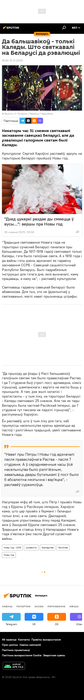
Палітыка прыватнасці (16, 650)
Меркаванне (56, 606)
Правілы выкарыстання (46, 639)
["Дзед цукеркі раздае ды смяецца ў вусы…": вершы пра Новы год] (42, 189)
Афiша (74, 606)
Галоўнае (63, 547)
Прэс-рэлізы (10, 645)
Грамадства (48, 547)
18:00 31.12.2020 (12, 60)
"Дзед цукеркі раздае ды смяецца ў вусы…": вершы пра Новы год (39, 221)
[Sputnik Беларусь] (11, 29)
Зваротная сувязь (54, 655)
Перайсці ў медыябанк (41, 113)
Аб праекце (9, 639)
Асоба (39, 606)
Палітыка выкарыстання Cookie (22, 655)
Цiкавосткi (31, 547)
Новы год (9, 554)
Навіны (7, 606)
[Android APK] (14, 666)
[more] (77, 232)
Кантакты (24, 639)
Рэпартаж (23, 606)
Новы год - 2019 (12, 547)
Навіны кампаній (30, 645)
